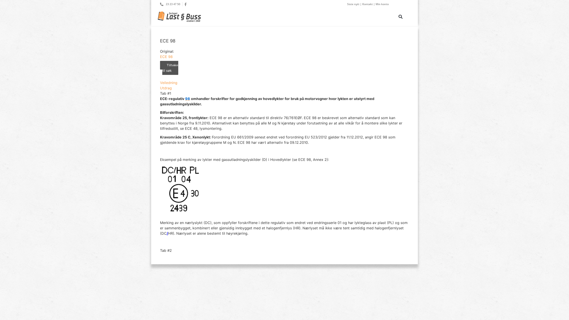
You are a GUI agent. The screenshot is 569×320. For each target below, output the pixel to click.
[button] (400, 16)
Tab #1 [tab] (165, 93)
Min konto (382, 4)
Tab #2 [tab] (166, 250)
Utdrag (166, 88)
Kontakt (367, 4)
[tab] (284, 82)
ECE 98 (166, 56)
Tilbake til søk (170, 68)
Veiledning (168, 82)
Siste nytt (353, 4)
